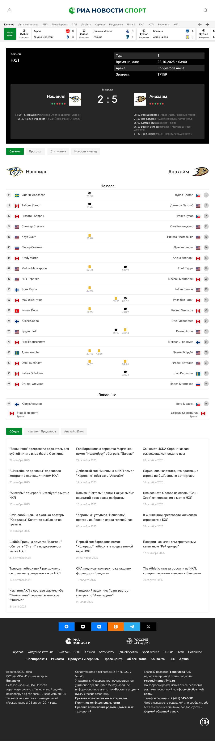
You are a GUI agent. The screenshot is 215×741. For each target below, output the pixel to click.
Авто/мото (106, 652)
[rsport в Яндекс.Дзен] (83, 626)
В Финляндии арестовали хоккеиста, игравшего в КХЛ (170, 517)
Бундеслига (116, 24)
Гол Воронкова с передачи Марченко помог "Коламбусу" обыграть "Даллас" (105, 451)
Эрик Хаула (29, 289)
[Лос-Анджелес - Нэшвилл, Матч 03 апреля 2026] (52, 104)
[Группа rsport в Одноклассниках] (116, 626)
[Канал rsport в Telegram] (132, 626)
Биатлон (63, 652)
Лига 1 (131, 24)
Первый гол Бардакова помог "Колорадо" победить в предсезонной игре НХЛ (104, 546)
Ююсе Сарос (30, 320)
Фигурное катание (41, 652)
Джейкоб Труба (168, 118)
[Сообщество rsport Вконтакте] (99, 626)
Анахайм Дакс (74, 431)
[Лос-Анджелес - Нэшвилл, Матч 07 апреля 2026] (57, 104)
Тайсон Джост (30, 114)
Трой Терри (148, 133)
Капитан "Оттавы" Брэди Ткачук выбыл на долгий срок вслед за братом (105, 495)
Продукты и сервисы (83, 659)
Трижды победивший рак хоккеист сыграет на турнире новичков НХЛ (35, 571)
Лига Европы (60, 24)
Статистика (58, 151)
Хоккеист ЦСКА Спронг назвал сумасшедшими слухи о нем (166, 451)
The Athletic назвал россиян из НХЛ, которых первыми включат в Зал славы (172, 571)
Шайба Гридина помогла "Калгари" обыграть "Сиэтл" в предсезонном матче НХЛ (35, 546)
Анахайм (158, 96)
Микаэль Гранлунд (180, 341)
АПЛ (74, 24)
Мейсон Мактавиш (173, 126)
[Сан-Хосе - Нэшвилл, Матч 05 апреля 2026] (54, 104)
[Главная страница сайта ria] (93, 10)
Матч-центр (10, 34)
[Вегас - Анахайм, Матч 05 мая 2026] (163, 104)
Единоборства (128, 652)
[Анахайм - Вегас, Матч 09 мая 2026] (158, 104)
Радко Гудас (167, 114)
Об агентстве (137, 659)
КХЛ (141, 24)
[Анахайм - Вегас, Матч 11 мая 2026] (155, 104)
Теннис (168, 652)
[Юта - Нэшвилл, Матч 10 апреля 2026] (59, 104)
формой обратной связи (161, 711)
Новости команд (85, 151)
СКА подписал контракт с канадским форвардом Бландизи (103, 571)
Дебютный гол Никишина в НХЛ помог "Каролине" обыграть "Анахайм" (105, 473)
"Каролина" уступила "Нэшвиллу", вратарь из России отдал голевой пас (104, 517)
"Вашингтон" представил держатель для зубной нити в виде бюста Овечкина (39, 451)
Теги (181, 652)
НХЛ (151, 24)
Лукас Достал (184, 194)
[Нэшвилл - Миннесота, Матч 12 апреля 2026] (62, 104)
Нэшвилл (56, 96)
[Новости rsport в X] (148, 626)
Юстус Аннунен (32, 403)
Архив (184, 659)
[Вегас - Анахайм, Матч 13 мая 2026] (152, 104)
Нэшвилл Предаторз (42, 431)
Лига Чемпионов (28, 24)
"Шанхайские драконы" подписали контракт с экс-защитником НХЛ (35, 473)
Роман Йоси (54, 118)
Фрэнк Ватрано (182, 362)
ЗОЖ (77, 652)
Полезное (195, 652)
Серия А (100, 24)
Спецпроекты (36, 659)
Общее (14, 431)
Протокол (35, 151)
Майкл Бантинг (32, 299)
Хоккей (15, 54)
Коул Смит (29, 236)
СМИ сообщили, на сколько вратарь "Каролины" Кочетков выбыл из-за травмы (36, 519)
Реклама (57, 659)
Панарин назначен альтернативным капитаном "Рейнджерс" (169, 544)
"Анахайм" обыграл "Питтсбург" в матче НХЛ (39, 495)
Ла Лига (86, 24)
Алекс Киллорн (183, 257)
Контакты (158, 659)
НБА (175, 24)
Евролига (163, 24)
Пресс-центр (113, 659)
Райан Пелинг (164, 133)
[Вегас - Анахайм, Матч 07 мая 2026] (160, 104)
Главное (9, 24)
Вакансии (13, 680)
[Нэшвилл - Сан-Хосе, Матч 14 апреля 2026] (65, 104)
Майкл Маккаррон (34, 268)
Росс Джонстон (150, 114)
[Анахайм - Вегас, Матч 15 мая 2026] (150, 104)
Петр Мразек (184, 403)
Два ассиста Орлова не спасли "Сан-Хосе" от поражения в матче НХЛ (170, 495)
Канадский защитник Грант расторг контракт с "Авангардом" (103, 593)
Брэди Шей (29, 331)
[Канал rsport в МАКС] (67, 626)
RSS (172, 659)
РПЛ (45, 24)
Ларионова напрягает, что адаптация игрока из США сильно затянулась (170, 473)
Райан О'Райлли (71, 118)
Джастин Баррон (70, 114)
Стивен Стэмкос (32, 383)
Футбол (18, 652)
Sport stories (150, 652)
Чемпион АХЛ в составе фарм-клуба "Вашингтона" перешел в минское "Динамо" (36, 595)
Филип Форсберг (35, 118)
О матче (15, 151)
